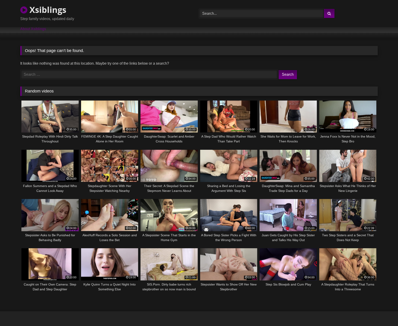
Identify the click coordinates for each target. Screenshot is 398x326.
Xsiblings (46, 9)
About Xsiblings (33, 29)
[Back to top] (384, 312)
